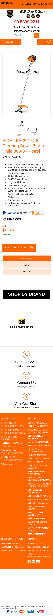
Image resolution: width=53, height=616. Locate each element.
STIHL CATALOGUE (37, 423)
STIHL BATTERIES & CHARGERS (38, 472)
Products (34, 418)
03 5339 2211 (26, 21)
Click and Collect (17, 247)
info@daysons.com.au (27, 31)
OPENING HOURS (10, 543)
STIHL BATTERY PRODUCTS (9, 438)
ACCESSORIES (8, 450)
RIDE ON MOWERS (37, 455)
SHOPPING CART (10, 423)
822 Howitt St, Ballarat (27, 27)
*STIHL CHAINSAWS (38, 426)
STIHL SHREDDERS (37, 503)
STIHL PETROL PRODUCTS (35, 437)
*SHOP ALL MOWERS (38, 442)
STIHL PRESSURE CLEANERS (37, 507)
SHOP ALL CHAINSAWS (13, 433)
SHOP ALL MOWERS (11, 430)
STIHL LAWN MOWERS (39, 445)
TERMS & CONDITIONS (13, 550)
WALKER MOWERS (37, 462)
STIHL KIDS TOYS (37, 518)
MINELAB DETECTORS (12, 453)
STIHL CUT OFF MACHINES (35, 513)
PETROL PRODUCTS (11, 443)
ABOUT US (6, 464)
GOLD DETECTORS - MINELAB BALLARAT (38, 431)
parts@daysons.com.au (39, 556)
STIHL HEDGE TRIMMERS (35, 491)
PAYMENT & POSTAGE (12, 547)
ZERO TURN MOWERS (39, 458)
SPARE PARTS (8, 457)
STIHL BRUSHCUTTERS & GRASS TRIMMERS (40, 485)
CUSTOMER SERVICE (12, 460)
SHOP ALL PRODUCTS (12, 426)
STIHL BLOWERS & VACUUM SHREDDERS (39, 479)
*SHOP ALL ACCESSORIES (35, 450)
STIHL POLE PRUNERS (39, 496)
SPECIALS (6, 446)
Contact (33, 539)
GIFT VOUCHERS (36, 534)
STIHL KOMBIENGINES (39, 499)
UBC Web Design (8, 608)
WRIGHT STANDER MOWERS (37, 466)
